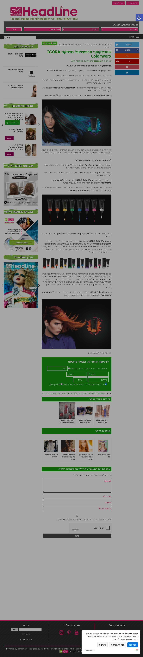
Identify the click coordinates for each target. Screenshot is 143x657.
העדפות (102, 644)
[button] (139, 17)
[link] (137, 650)
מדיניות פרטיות (89, 650)
